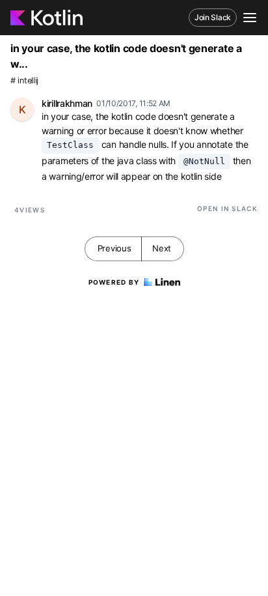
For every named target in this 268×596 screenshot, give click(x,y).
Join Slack (212, 17)
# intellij (24, 80)
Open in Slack (227, 208)
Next (161, 248)
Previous (114, 248)
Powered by (114, 282)
